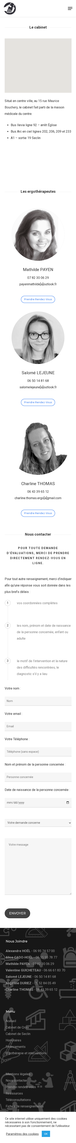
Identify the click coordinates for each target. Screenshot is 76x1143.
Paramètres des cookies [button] (22, 1134)
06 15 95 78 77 (46, 957)
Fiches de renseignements (25, 1106)
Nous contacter (16, 1080)
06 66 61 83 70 (54, 970)
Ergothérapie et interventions (26, 1053)
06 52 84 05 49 (45, 983)
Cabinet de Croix (17, 1027)
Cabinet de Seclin (18, 1034)
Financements (16, 1047)
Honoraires (13, 1040)
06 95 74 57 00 (44, 951)
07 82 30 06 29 (43, 964)
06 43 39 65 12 (47, 989)
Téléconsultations (18, 1100)
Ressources (14, 1093)
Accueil (11, 1021)
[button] (70, 8)
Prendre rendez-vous (21, 1087)
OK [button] (46, 1133)
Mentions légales (18, 1074)
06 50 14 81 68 (45, 977)
